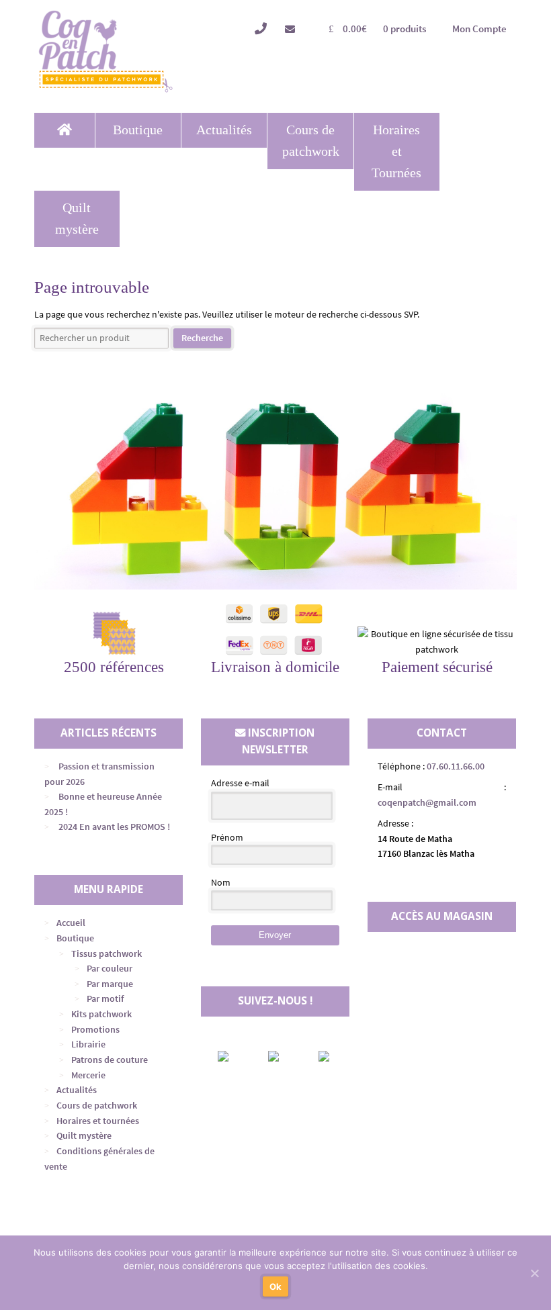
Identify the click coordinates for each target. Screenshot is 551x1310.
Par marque (110, 984)
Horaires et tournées (97, 1121)
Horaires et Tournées (396, 151)
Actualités (224, 130)
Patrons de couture (109, 1060)
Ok (275, 1286)
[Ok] (534, 1273)
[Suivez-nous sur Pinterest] (335, 1056)
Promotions (95, 1029)
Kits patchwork (101, 1014)
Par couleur (109, 968)
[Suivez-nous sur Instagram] (285, 1056)
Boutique (138, 130)
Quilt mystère (77, 218)
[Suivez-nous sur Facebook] (234, 1056)
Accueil (70, 923)
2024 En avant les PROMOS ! (114, 827)
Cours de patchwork (310, 140)
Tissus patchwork (106, 953)
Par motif (105, 998)
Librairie (88, 1044)
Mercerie (88, 1075)
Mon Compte (479, 28)
